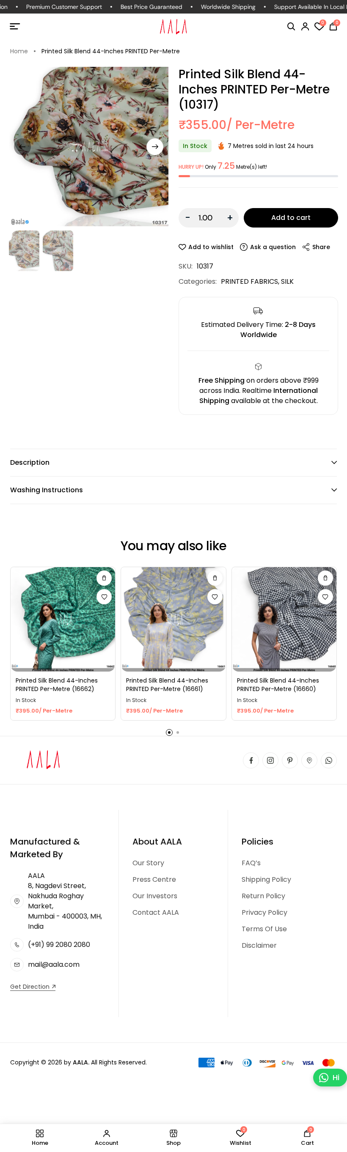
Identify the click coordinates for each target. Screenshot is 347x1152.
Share (321, 247)
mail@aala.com (54, 964)
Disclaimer (259, 945)
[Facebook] (251, 760)
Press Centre (154, 879)
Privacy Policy (264, 912)
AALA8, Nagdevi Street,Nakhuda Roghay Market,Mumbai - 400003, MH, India (65, 901)
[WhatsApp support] (329, 760)
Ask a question (273, 247)
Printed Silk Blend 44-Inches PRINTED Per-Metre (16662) (57, 685)
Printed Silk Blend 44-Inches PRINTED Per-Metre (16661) (167, 685)
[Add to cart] (104, 578)
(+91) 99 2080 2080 (59, 944)
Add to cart (291, 217)
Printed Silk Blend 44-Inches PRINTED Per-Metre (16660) (278, 685)
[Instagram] (270, 760)
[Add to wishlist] (104, 596)
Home (19, 51)
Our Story (148, 863)
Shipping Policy (266, 879)
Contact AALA (155, 912)
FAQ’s (251, 863)
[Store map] (309, 760)
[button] (291, 27)
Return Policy (263, 896)
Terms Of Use (264, 929)
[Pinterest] (290, 760)
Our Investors (154, 896)
